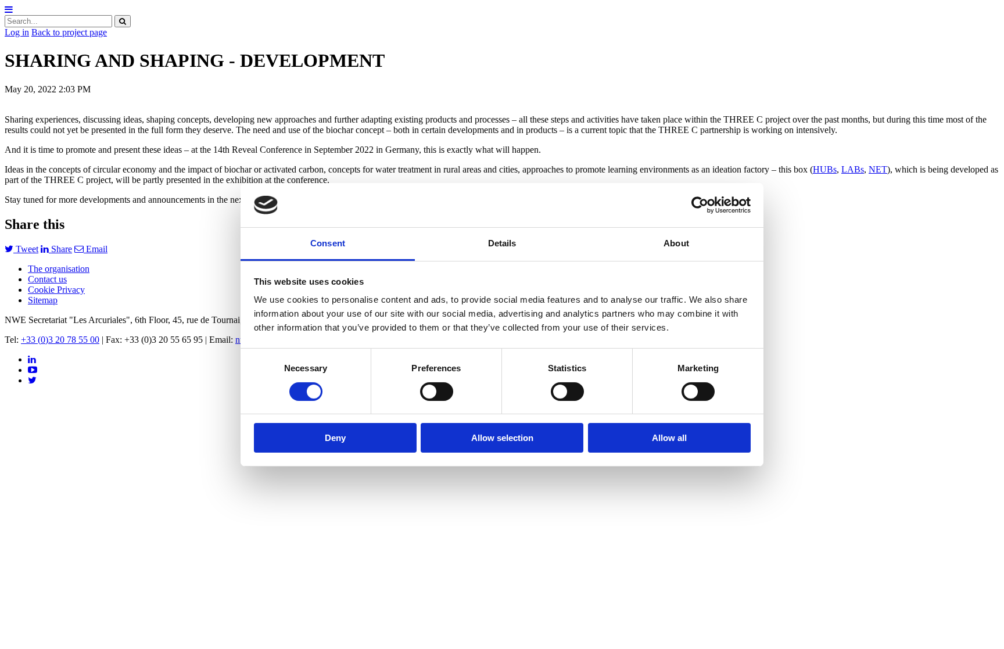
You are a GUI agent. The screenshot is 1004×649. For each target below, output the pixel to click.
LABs (852, 169)
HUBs (825, 169)
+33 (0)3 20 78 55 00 (60, 340)
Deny (335, 438)
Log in (17, 32)
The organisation (58, 269)
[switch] (436, 391)
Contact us (47, 279)
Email (95, 249)
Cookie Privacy (56, 290)
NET (878, 169)
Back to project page (69, 32)
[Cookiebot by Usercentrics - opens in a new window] (700, 205)
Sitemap (43, 300)
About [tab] (676, 243)
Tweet (25, 249)
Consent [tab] (327, 243)
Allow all (669, 438)
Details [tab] (502, 243)
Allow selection (502, 438)
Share (60, 249)
